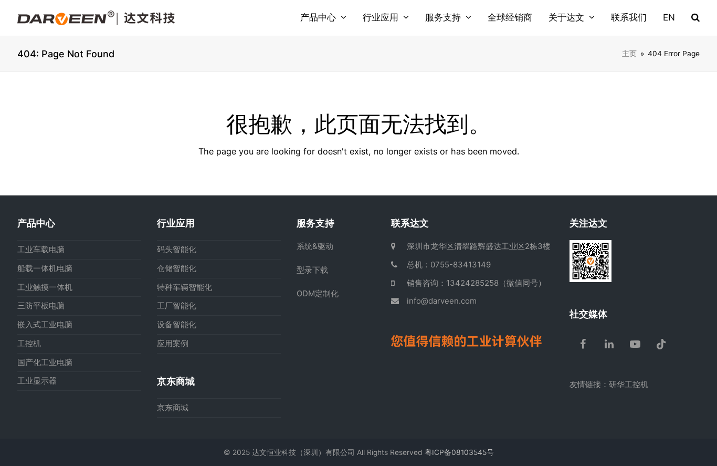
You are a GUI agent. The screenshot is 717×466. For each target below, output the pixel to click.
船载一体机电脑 (44, 268)
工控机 (29, 343)
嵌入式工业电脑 (44, 324)
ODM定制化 (318, 293)
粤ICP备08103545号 (459, 452)
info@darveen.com (442, 301)
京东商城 (172, 407)
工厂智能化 (176, 305)
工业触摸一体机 (44, 287)
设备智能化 (176, 324)
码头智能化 (176, 249)
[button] (695, 18)
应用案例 (172, 343)
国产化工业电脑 (44, 362)
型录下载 (312, 270)
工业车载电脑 (41, 249)
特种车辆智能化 (184, 287)
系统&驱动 (315, 246)
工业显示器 (37, 381)
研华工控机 (628, 384)
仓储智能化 (176, 268)
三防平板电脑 (41, 305)
